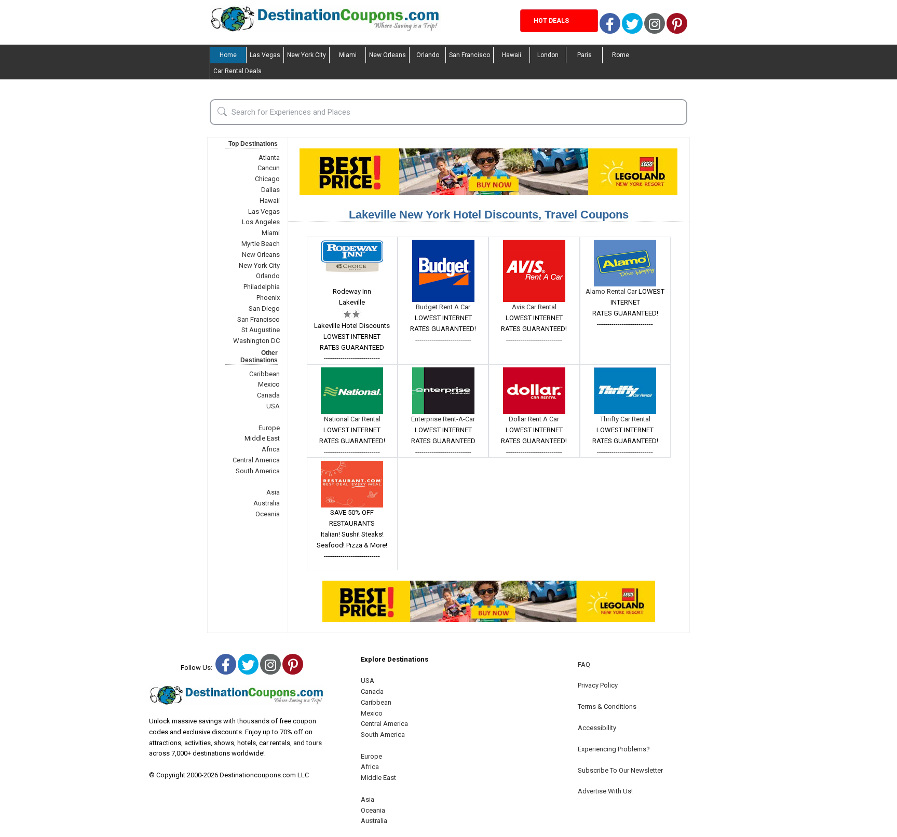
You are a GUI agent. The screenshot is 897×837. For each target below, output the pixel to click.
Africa (271, 449)
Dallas (270, 190)
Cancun (268, 168)
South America (258, 471)
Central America (256, 460)
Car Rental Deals (237, 71)
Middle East (262, 438)
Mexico (269, 384)
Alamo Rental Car (612, 291)
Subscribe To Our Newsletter (620, 770)
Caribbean (264, 374)
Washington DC (256, 341)
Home (228, 55)
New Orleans (387, 55)
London (548, 55)
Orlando (427, 55)
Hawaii (511, 55)
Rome (620, 55)
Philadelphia (261, 287)
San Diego (264, 308)
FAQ (584, 664)
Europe (269, 428)
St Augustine (260, 330)
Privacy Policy (598, 685)
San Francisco (469, 55)
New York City (306, 55)
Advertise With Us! (605, 791)
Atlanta (269, 157)
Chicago (267, 179)
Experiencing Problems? (614, 749)
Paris (584, 55)
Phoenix (268, 297)
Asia (273, 492)
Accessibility (597, 728)
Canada (268, 395)
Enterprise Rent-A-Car (443, 419)
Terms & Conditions (607, 706)
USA (273, 406)
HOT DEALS (551, 20)
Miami (348, 55)
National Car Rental (352, 419)
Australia (266, 503)
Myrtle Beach (260, 244)
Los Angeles (261, 222)
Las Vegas (265, 55)
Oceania (267, 514)
